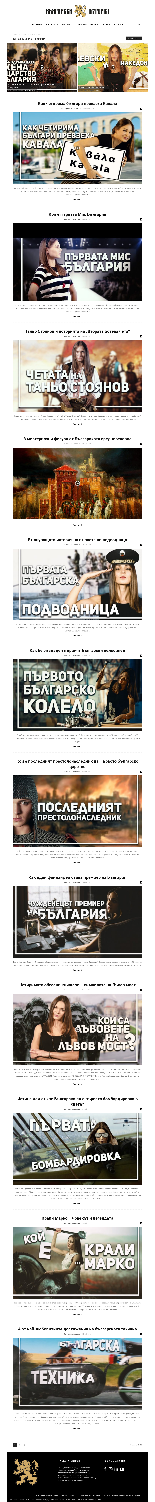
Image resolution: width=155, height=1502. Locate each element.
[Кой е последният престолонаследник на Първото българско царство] (77, 811)
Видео (93, 25)
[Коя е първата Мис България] (77, 262)
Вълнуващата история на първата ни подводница (77, 539)
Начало (16, 34)
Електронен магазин (44, 1495)
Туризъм (80, 25)
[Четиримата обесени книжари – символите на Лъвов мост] (77, 1029)
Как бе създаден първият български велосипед (77, 650)
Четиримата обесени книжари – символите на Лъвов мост (77, 984)
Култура (66, 25)
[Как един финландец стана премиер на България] (77, 922)
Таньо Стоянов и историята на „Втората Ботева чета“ (77, 331)
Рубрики (36, 25)
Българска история (15, 90)
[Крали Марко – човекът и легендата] (77, 1263)
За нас (105, 25)
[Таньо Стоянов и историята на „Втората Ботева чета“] (77, 376)
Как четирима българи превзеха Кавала (77, 103)
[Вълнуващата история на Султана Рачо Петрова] (42, 67)
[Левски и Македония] (113, 67)
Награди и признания (69, 1495)
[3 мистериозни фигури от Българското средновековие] (77, 483)
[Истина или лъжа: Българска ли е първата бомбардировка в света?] (77, 1149)
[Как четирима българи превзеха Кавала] (77, 148)
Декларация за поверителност (91, 1495)
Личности (51, 25)
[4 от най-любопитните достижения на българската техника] (77, 1374)
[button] (139, 25)
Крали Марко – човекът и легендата (77, 1218)
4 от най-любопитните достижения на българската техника (77, 1329)
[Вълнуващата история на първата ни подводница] (77, 584)
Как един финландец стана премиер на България (77, 877)
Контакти (138, 1495)
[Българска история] (77, 11)
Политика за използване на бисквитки (118, 1495)
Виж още (76, 199)
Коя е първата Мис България (77, 214)
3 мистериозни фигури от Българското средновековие (77, 438)
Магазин (118, 25)
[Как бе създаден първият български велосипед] (77, 695)
